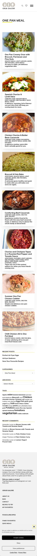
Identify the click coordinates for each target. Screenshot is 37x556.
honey (8, 403)
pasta (15, 405)
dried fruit (13, 401)
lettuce (21, 403)
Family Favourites (8, 520)
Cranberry (4, 401)
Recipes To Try (7, 504)
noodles (5, 406)
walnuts (25, 413)
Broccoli (15, 397)
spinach (4, 410)
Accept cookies (18, 538)
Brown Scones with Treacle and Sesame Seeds (16, 425)
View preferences (18, 548)
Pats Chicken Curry (23, 434)
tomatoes (19, 410)
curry (9, 401)
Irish (12, 403)
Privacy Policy (22, 552)
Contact (5, 502)
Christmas (18, 399)
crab (31, 399)
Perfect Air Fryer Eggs (10, 355)
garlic (26, 401)
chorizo (12, 399)
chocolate (5, 399)
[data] (27, 6)
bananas (22, 395)
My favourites (7, 507)
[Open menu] (32, 6)
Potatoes (10, 407)
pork (3, 408)
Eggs (18, 401)
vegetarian (9, 413)
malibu (26, 403)
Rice (21, 408)
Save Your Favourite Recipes (13, 361)
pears (19, 406)
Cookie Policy (13, 552)
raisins (17, 408)
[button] (34, 527)
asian (10, 394)
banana (15, 395)
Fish (22, 401)
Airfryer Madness (8, 358)
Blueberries (9, 397)
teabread (11, 410)
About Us (5, 496)
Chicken (27, 397)
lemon (17, 403)
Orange (11, 406)
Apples (4, 395)
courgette (27, 399)
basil (27, 395)
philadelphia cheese (26, 406)
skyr (24, 408)
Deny (18, 543)
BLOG (4, 499)
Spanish (29, 408)
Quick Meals (6, 523)
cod (23, 399)
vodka (20, 413)
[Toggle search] (22, 6)
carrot (20, 397)
